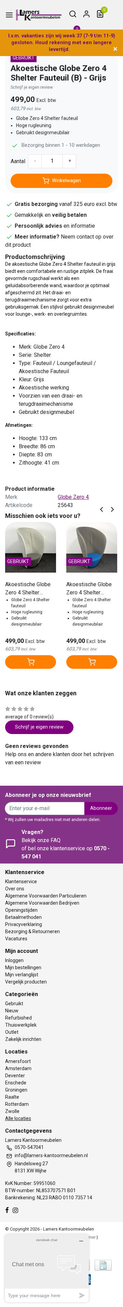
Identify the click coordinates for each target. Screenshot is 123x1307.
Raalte (12, 1097)
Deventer (15, 1075)
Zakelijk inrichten (23, 1039)
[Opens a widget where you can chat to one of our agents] (46, 1268)
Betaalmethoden (23, 917)
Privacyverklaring (23, 924)
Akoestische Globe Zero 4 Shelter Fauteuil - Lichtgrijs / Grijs (29, 589)
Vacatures (16, 938)
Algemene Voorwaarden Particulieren (45, 896)
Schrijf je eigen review (32, 87)
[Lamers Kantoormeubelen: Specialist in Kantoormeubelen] (39, 15)
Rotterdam (17, 1104)
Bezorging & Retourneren (32, 931)
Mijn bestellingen (23, 967)
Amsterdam (18, 1068)
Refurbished (18, 1018)
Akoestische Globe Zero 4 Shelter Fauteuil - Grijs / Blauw (89, 589)
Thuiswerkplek (21, 1025)
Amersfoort (18, 1061)
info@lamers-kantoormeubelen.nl (51, 1155)
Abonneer (101, 808)
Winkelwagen (66, 181)
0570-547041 (29, 1147)
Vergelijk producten (26, 981)
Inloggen (14, 960)
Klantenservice (21, 881)
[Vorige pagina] (101, 509)
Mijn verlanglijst (21, 974)
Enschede (15, 1082)
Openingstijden (21, 910)
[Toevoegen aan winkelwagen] (30, 662)
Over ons (14, 888)
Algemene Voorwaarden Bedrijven (42, 903)
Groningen (16, 1090)
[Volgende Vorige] (112, 509)
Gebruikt (14, 1003)
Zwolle (12, 1111)
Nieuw (11, 1010)
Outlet (11, 1032)
